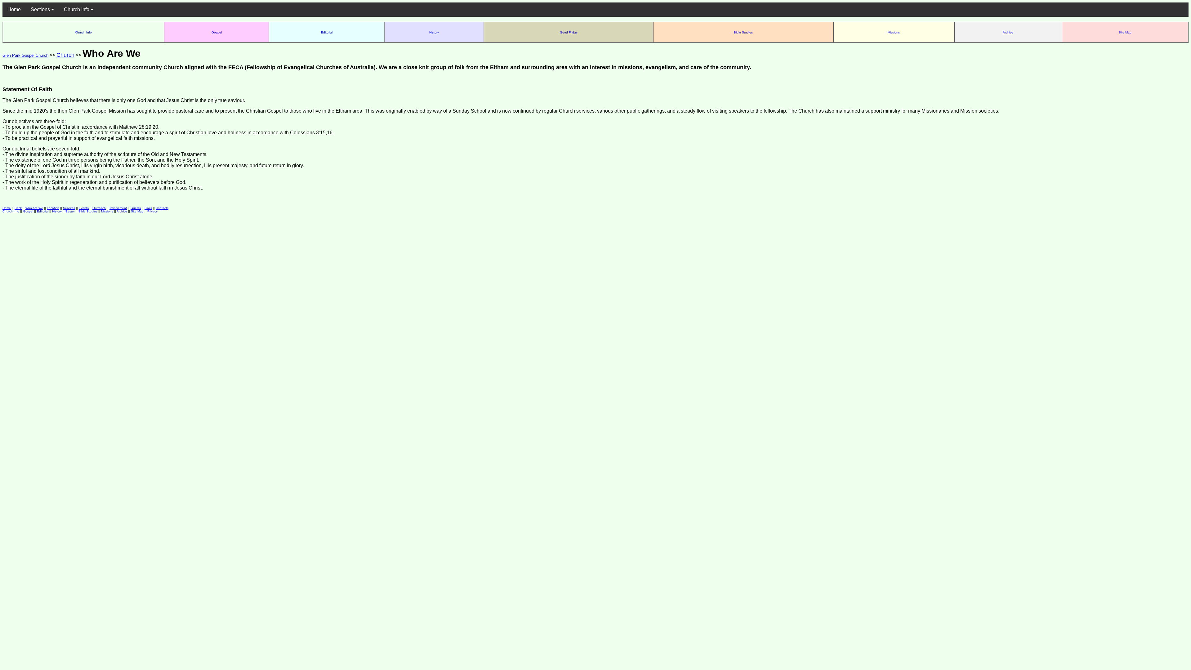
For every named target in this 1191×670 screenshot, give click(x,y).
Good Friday (569, 32)
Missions (894, 32)
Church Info (77, 9)
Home (14, 9)
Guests (136, 208)
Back (18, 208)
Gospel (217, 32)
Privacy (152, 211)
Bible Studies (743, 32)
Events (84, 208)
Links (148, 208)
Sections (41, 9)
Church (65, 55)
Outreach (99, 208)
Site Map (1125, 32)
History (434, 32)
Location (53, 208)
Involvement (118, 208)
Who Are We (34, 208)
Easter (70, 211)
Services (69, 208)
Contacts (162, 208)
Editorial (326, 32)
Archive (1008, 32)
